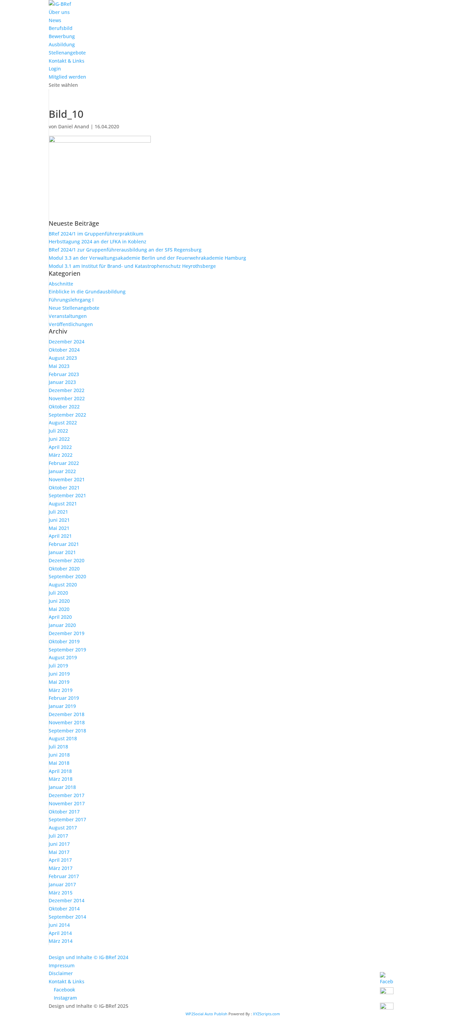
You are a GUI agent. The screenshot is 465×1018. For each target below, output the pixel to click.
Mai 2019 (59, 682)
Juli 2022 (58, 430)
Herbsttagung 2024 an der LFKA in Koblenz (97, 241)
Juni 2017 (59, 844)
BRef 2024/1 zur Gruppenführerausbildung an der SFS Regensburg (125, 249)
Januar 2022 (62, 471)
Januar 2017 (62, 884)
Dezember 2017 (66, 795)
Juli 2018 (58, 746)
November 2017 (67, 803)
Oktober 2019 (64, 641)
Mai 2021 (59, 528)
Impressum (62, 965)
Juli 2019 (58, 665)
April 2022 (60, 447)
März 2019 (61, 690)
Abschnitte (61, 283)
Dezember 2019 (66, 633)
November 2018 (67, 722)
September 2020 (67, 576)
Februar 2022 (64, 463)
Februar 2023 (64, 374)
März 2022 (61, 455)
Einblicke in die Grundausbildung (87, 291)
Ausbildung (62, 44)
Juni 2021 (59, 520)
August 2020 (63, 584)
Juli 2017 (58, 836)
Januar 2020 (62, 625)
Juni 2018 (59, 755)
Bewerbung (62, 36)
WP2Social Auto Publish (206, 1013)
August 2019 (63, 657)
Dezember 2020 (66, 560)
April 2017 (60, 860)
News (55, 20)
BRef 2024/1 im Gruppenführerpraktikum (96, 233)
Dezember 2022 (66, 390)
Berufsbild (61, 28)
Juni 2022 (59, 439)
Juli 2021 (58, 511)
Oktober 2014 (64, 908)
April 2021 (60, 536)
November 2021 (67, 479)
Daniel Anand (73, 126)
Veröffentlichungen (71, 324)
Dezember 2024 (66, 341)
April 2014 (60, 933)
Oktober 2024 (64, 349)
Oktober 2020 (64, 568)
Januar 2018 (62, 787)
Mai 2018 (59, 763)
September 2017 (67, 819)
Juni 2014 (59, 925)
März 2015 (61, 892)
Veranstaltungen (68, 316)
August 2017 (63, 827)
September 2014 (67, 917)
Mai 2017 (59, 852)
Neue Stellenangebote (74, 308)
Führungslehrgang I (71, 299)
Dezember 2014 (66, 900)
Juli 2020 (58, 592)
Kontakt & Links (66, 61)
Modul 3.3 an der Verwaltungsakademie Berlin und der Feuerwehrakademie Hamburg (147, 258)
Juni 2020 (59, 601)
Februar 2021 (64, 544)
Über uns (59, 12)
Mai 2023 (59, 366)
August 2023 (63, 358)
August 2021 (63, 503)
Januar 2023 (62, 382)
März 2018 (61, 779)
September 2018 (67, 730)
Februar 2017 (64, 876)
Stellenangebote (67, 52)
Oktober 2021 (64, 487)
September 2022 (67, 414)
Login (55, 68)
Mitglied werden (67, 77)
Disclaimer (61, 973)
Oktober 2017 (64, 811)
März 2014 (61, 941)
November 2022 (67, 398)
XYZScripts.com (266, 1013)
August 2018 (63, 738)
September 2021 (67, 495)
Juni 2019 (59, 673)
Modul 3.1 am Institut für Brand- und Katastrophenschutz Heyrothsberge (132, 266)
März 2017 (61, 868)
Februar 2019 (64, 698)
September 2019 (67, 649)
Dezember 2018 (66, 714)
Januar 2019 (62, 706)
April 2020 (60, 617)
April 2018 (60, 771)
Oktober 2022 (64, 406)
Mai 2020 (59, 609)
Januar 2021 (62, 552)
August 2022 (63, 422)
